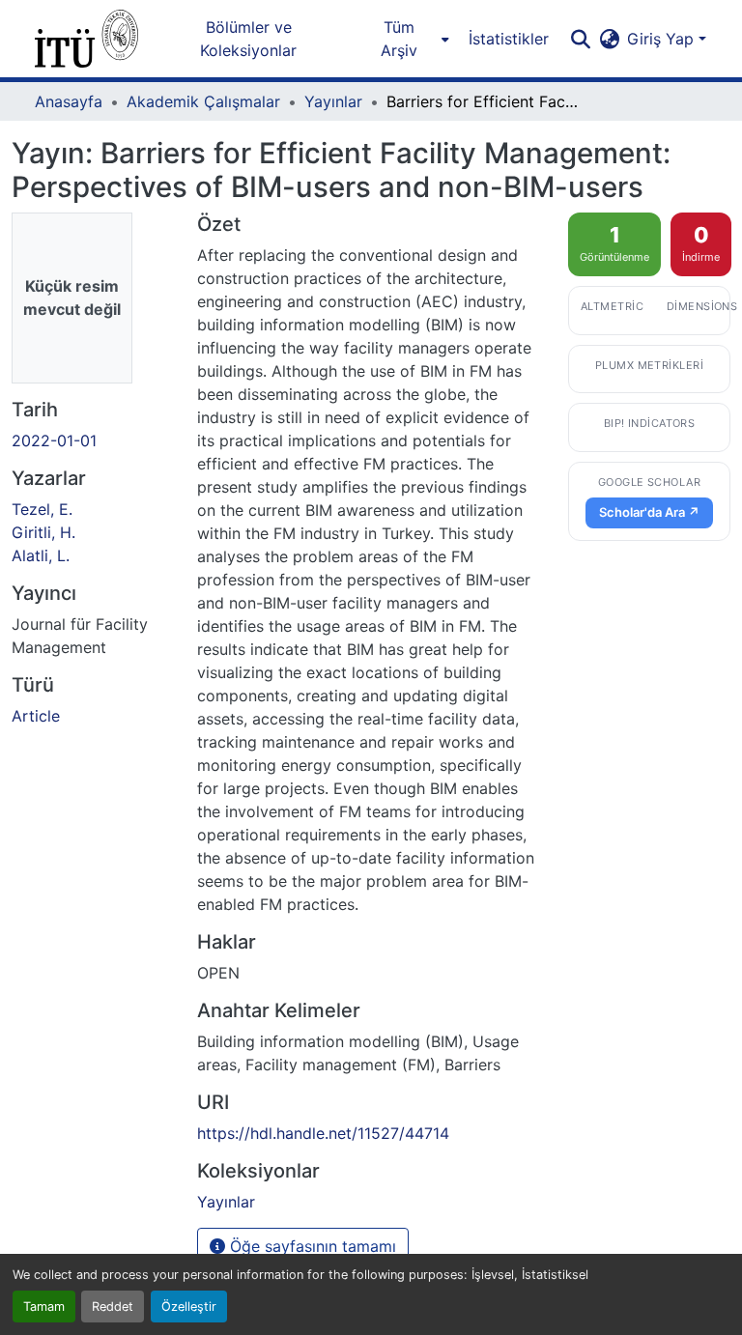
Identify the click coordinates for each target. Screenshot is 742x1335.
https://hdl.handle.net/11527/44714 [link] (323, 1133)
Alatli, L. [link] (41, 555)
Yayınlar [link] (333, 101)
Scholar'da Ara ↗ (649, 512)
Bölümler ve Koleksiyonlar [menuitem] (248, 38)
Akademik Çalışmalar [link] (203, 101)
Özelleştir (188, 1306)
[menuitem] (404, 38)
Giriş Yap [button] (663, 38)
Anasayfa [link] (68, 101)
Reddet (112, 1306)
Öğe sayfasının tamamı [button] (310, 1246)
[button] (86, 39)
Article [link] (36, 715)
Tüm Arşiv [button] (399, 38)
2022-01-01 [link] (54, 440)
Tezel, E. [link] (42, 509)
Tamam (44, 1306)
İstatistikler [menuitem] (509, 38)
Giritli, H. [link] (43, 532)
